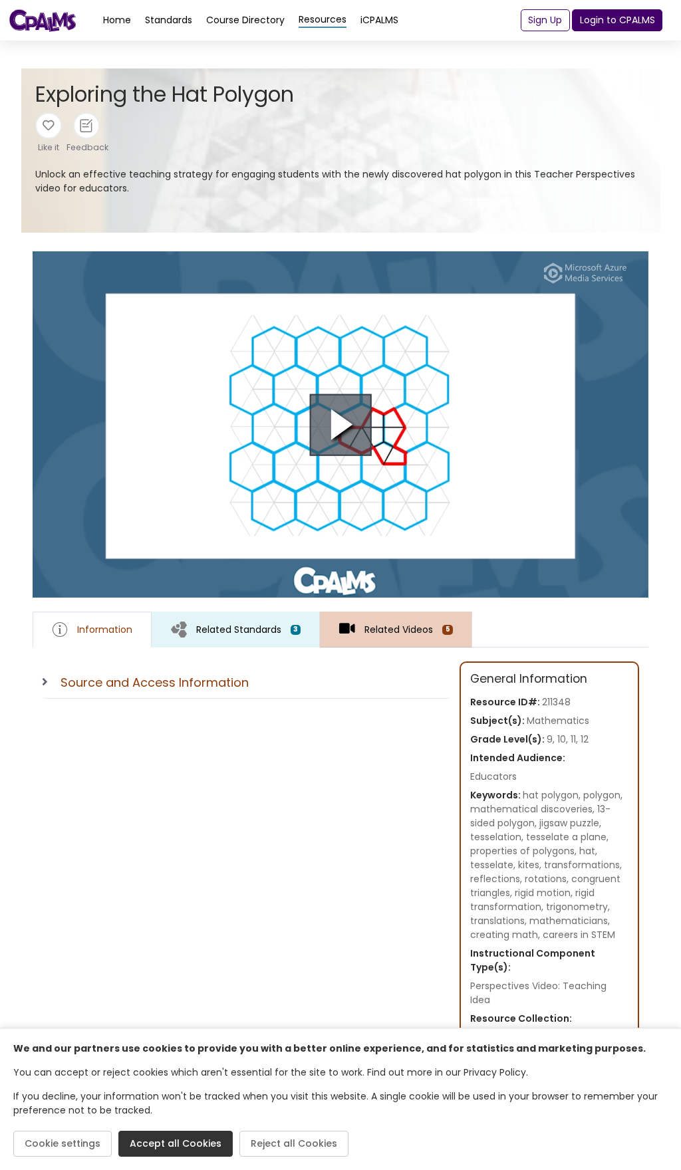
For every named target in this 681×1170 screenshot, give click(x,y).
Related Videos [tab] (407, 629)
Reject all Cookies (294, 1143)
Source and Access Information (155, 682)
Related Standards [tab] (247, 629)
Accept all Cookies (175, 1143)
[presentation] (236, 629)
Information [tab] (104, 629)
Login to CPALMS (617, 20)
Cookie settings (62, 1143)
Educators (493, 776)
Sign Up (545, 20)
